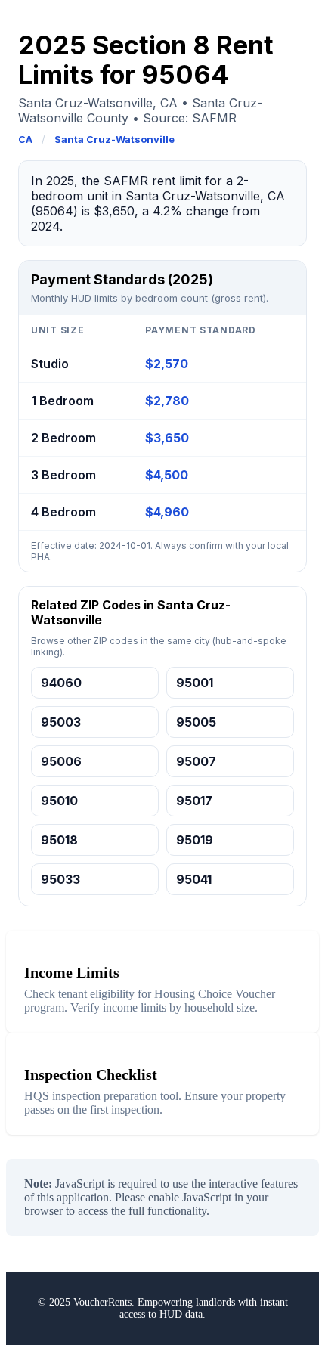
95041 (194, 879)
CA (25, 139)
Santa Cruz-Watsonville (114, 139)
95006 (61, 761)
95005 (196, 722)
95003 (61, 722)
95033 (60, 879)
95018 (59, 839)
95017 (194, 800)
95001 (194, 682)
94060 (61, 682)
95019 (194, 839)
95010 (59, 800)
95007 (196, 761)
